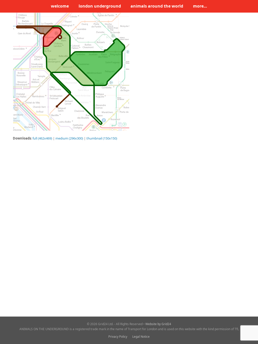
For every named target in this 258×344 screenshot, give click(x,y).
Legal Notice (141, 336)
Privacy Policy (117, 336)
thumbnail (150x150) (101, 138)
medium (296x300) (69, 138)
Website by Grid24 (158, 324)
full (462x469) (42, 138)
